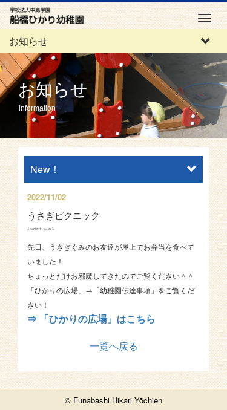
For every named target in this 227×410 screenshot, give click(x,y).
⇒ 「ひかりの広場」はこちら (91, 318)
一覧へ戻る (114, 346)
